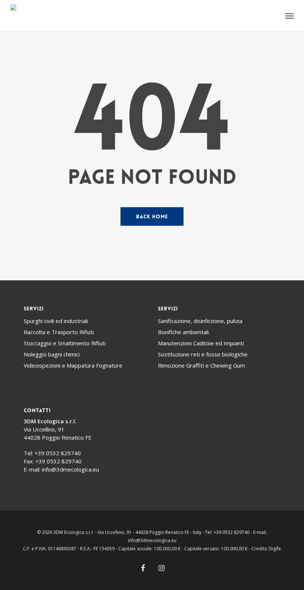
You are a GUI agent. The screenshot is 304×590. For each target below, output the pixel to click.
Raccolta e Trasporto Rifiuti (59, 332)
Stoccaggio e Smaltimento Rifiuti (65, 343)
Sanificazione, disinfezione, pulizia (200, 321)
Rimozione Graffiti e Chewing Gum (201, 365)
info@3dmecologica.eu (70, 469)
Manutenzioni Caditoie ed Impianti (201, 343)
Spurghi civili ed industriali (56, 321)
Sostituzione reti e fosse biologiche (203, 354)
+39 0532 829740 (57, 453)
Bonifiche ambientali (183, 332)
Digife (275, 548)
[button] (289, 15)
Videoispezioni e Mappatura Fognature (73, 365)
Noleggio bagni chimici (52, 354)
